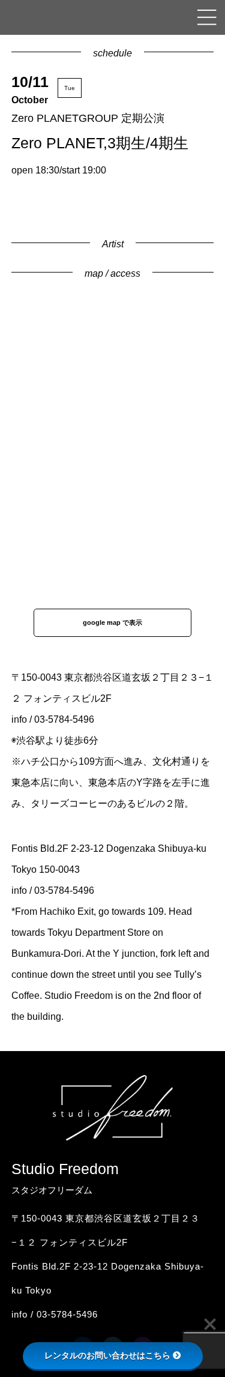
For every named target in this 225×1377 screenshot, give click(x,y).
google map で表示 (112, 622)
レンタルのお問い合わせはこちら (107, 1355)
